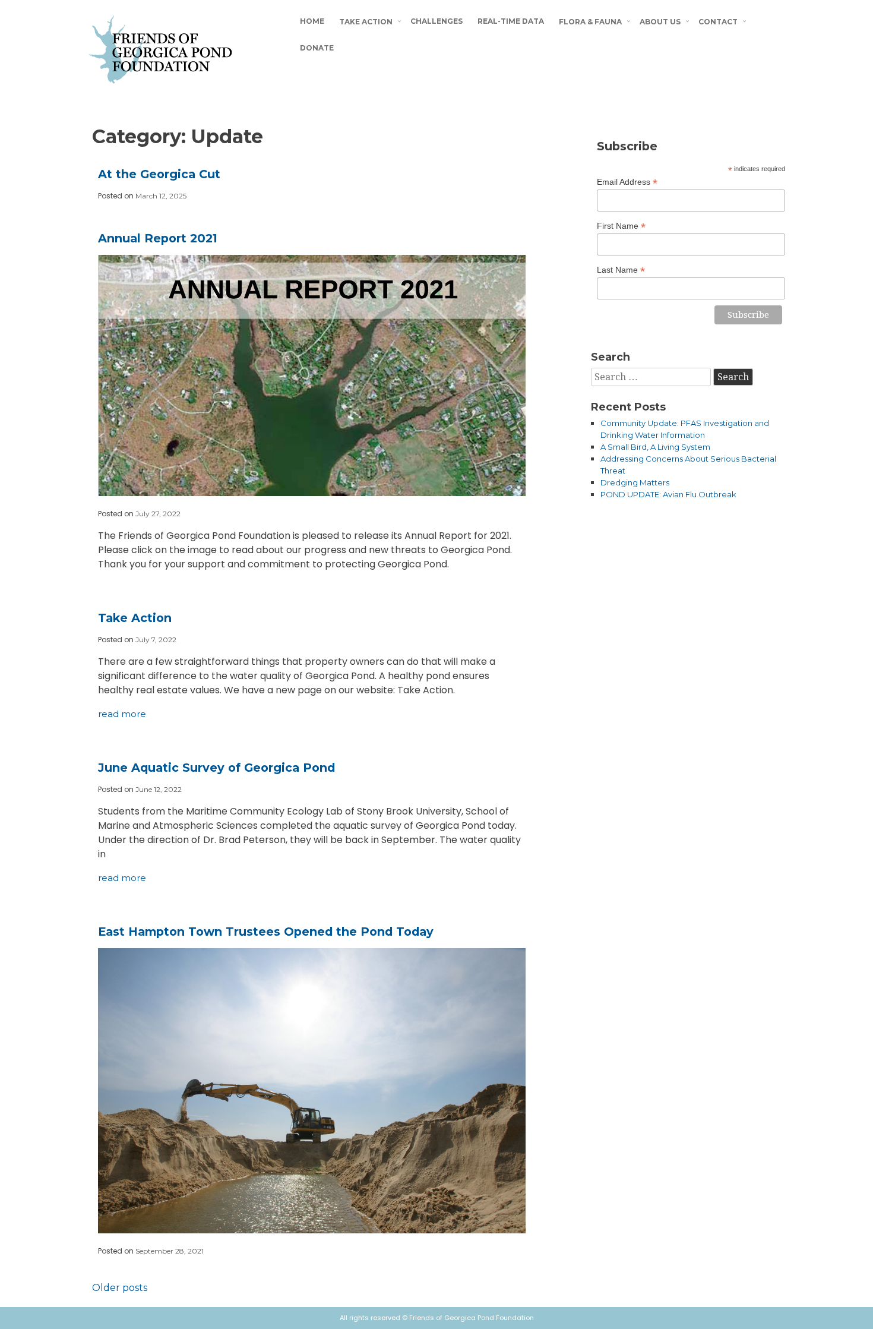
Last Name (621, 270)
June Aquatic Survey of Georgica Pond (216, 767)
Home (312, 21)
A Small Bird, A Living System (655, 447)
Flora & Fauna (590, 21)
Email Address (627, 182)
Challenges (436, 21)
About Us (660, 21)
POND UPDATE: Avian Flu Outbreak (668, 494)
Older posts (119, 1287)
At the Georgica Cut (159, 174)
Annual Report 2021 (157, 238)
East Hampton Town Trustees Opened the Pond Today (266, 931)
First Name (621, 226)
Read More (122, 713)
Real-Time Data (510, 21)
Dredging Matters (634, 482)
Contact (718, 21)
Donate (317, 47)
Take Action (366, 21)
